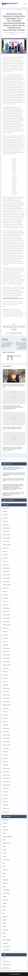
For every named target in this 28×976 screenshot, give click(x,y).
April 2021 (5, 721)
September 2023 (6, 625)
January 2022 (6, 691)
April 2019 (5, 801)
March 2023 (5, 645)
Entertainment (6, 859)
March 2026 (5, 524)
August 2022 (6, 668)
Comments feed (6, 964)
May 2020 (5, 758)
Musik (4, 910)
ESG (4, 863)
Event (4, 866)
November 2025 (6, 538)
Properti (5, 926)
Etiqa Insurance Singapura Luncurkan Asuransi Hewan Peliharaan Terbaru (12, 428)
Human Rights (6, 889)
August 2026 (6, 508)
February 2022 (6, 688)
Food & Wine (6, 879)
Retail (4, 933)
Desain (4, 846)
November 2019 (6, 778)
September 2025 (6, 544)
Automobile (5, 829)
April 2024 (5, 601)
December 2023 (6, 614)
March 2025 (5, 564)
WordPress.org (6, 968)
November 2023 (6, 618)
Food (4, 876)
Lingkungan (5, 900)
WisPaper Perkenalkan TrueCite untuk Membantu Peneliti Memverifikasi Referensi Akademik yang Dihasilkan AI (13, 468)
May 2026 (5, 518)
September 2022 (6, 665)
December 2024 (6, 574)
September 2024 (6, 584)
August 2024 (6, 588)
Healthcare (5, 883)
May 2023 (5, 638)
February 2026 (6, 528)
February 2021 (6, 728)
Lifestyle (5, 896)
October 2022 (6, 661)
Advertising (5, 819)
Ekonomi (5, 853)
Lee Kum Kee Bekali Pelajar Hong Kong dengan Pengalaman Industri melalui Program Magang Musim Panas (14, 474)
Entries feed (6, 961)
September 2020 (6, 745)
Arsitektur (5, 823)
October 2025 (6, 541)
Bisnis (4, 839)
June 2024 (5, 594)
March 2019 (5, 805)
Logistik (5, 903)
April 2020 (5, 761)
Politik (4, 923)
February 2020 (6, 768)
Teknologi (5, 943)
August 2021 (6, 708)
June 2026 (5, 514)
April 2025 (5, 561)
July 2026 (5, 511)
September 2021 (6, 705)
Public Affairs (6, 930)
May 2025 (5, 558)
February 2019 (6, 808)
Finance (4, 873)
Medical (4, 906)
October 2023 (6, 621)
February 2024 (6, 608)
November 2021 (6, 698)
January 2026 (6, 531)
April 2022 (5, 681)
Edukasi (4, 849)
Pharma (5, 920)
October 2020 (6, 741)
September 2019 (6, 785)
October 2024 (6, 581)
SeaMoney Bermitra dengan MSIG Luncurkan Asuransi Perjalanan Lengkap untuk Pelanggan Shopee (13, 407)
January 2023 (6, 651)
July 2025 (5, 551)
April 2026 (5, 521)
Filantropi (5, 869)
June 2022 (5, 675)
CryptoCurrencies (7, 843)
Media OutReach (16, 974)
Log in (4, 958)
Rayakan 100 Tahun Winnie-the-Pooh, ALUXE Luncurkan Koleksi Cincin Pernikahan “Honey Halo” (13, 480)
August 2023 (6, 628)
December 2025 (6, 534)
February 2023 (6, 648)
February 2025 (6, 568)
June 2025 (5, 554)
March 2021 (5, 725)
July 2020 (5, 751)
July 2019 (5, 791)
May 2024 (5, 598)
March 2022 (5, 685)
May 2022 (5, 678)
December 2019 (6, 775)
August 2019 (6, 788)
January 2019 (6, 811)
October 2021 (6, 701)
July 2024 (5, 591)
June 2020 (5, 755)
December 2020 (6, 735)
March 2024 (5, 604)
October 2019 (6, 781)
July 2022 (5, 671)
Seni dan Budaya (7, 940)
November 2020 (6, 738)
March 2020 (5, 765)
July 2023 (5, 631)
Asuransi (23, 32)
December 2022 (6, 654)
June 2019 (5, 795)
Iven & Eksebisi (6, 893)
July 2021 (5, 711)
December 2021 (6, 695)
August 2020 (6, 748)
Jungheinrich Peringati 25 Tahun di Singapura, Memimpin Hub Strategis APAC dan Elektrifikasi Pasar (14, 494)
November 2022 (6, 658)
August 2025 (6, 548)
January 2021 (6, 731)
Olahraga (5, 916)
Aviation (5, 833)
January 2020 (6, 771)
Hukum (4, 886)
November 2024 (6, 578)
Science (4, 936)
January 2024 (6, 611)
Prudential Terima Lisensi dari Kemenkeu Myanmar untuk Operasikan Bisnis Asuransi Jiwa (14, 386)
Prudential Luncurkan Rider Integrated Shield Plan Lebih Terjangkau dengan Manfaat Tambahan (12, 448)
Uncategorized (6, 950)
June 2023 (5, 634)
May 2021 (5, 718)
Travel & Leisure (6, 946)
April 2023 (5, 641)
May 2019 (5, 798)
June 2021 (5, 715)
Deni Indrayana (11, 32)
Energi (4, 856)
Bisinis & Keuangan (7, 836)
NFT (4, 913)
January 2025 (6, 571)
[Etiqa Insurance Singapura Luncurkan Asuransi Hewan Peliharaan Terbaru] (14, 418)
